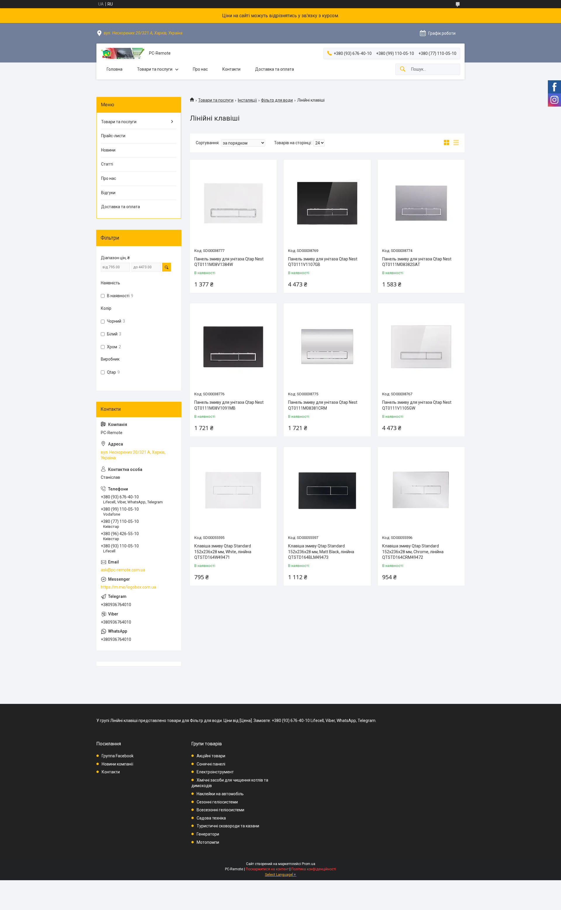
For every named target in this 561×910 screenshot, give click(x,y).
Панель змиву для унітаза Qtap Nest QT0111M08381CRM (322, 405)
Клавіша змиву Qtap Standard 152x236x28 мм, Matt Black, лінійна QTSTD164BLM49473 (321, 552)
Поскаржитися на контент (267, 869)
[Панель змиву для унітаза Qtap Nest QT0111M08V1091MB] (233, 347)
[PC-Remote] (123, 53)
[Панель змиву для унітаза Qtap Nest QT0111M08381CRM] (327, 347)
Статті (107, 164)
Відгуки (108, 192)
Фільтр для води (277, 100)
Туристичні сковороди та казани (228, 826)
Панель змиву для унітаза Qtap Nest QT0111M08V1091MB (229, 405)
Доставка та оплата (274, 69)
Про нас (200, 69)
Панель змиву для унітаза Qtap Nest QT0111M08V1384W (229, 262)
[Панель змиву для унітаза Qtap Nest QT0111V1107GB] (327, 203)
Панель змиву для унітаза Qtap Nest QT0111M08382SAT (416, 262)
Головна (114, 69)
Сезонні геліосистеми (217, 802)
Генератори (208, 834)
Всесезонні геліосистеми (220, 810)
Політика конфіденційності (313, 869)
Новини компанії (117, 764)
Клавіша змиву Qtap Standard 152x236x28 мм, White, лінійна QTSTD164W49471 (222, 552)
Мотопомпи (208, 842)
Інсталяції (247, 100)
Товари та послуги (154, 69)
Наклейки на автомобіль (220, 793)
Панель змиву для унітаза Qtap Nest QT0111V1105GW (416, 405)
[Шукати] (403, 69)
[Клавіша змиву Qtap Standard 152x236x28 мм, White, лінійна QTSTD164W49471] (233, 490)
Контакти (231, 69)
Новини (108, 150)
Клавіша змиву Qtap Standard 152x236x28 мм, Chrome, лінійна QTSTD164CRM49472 (413, 552)
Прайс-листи (113, 135)
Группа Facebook (118, 756)
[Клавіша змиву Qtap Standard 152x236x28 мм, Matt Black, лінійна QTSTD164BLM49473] (327, 490)
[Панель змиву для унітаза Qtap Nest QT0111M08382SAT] (421, 203)
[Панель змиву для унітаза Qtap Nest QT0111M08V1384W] (233, 203)
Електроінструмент (215, 772)
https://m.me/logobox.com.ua (128, 587)
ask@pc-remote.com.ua (123, 570)
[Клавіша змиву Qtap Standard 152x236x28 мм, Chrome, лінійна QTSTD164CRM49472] (421, 490)
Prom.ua (308, 864)
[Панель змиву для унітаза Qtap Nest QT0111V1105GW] (421, 347)
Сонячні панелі (211, 764)
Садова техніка (211, 818)
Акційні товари (211, 756)
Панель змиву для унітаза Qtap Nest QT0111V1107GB (322, 262)
